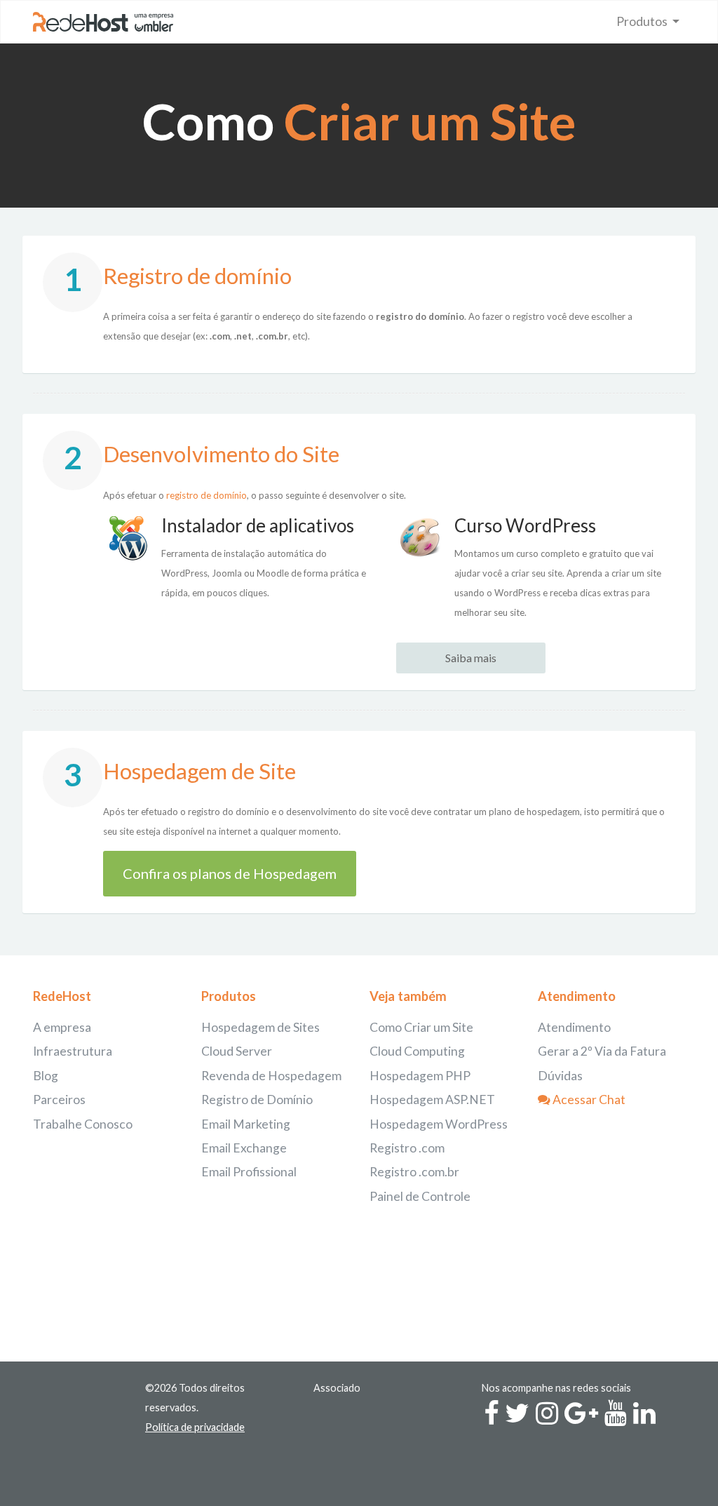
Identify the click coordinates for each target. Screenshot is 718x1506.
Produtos (643, 21)
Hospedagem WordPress (439, 1124)
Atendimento (574, 1027)
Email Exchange (244, 1148)
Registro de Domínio (257, 1099)
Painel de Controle (420, 1196)
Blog (45, 1075)
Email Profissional (249, 1171)
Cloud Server (236, 1051)
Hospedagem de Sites (260, 1027)
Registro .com (407, 1148)
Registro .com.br (414, 1171)
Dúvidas (560, 1075)
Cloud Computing (417, 1051)
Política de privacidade (195, 1427)
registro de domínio (206, 495)
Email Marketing (245, 1124)
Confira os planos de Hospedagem (230, 873)
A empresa (62, 1027)
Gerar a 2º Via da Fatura (602, 1051)
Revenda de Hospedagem (271, 1075)
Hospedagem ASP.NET (432, 1099)
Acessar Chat (587, 1099)
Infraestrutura (72, 1051)
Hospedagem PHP (420, 1075)
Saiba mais (470, 657)
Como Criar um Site (421, 1027)
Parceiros (59, 1099)
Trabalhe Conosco (83, 1124)
